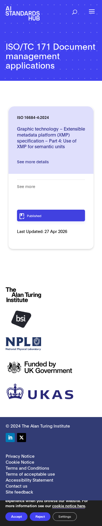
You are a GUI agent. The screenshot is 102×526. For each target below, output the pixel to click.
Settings (64, 516)
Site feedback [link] (19, 491)
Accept (16, 516)
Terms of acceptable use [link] (30, 474)
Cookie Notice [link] (20, 462)
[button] (74, 10)
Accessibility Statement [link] (29, 479)
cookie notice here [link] (68, 506)
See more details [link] (33, 161)
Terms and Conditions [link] (27, 468)
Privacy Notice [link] (20, 456)
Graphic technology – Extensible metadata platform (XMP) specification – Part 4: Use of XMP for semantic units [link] (51, 137)
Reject (40, 516)
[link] (23, 12)
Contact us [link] (16, 485)
